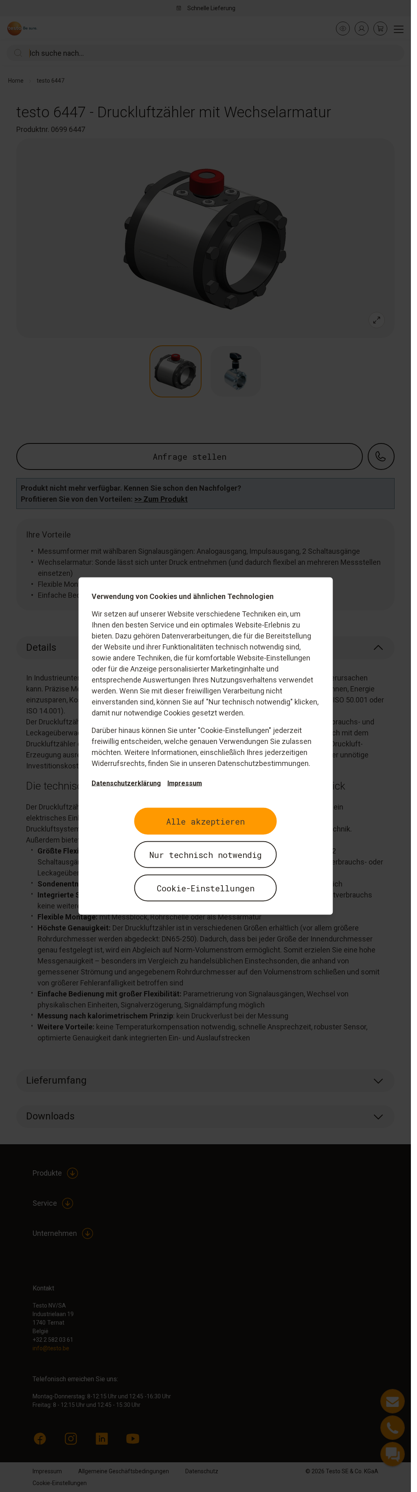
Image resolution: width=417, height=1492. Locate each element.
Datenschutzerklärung (126, 783)
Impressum (184, 783)
